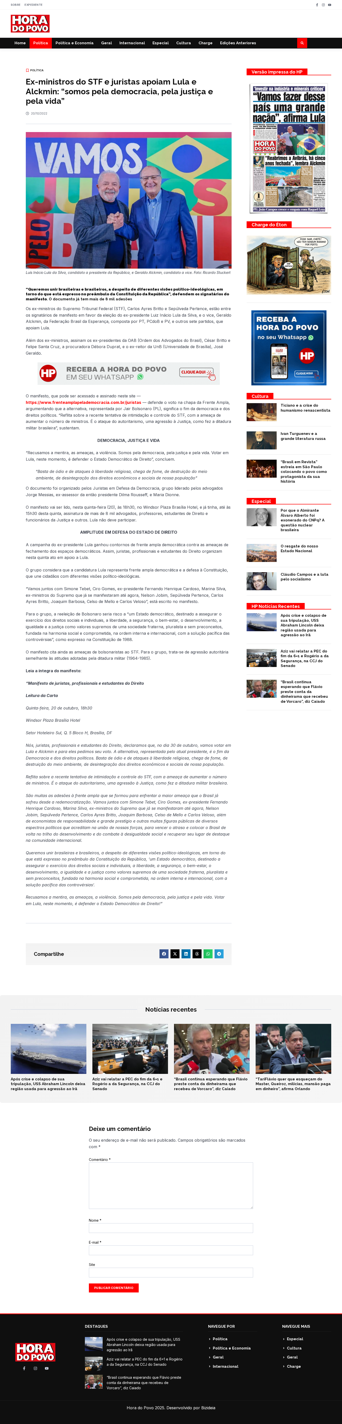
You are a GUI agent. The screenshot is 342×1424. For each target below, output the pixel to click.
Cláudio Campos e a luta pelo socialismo (304, 577)
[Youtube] (329, 5)
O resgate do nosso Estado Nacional (299, 548)
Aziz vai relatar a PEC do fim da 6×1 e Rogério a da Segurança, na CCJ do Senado (305, 658)
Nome (95, 1220)
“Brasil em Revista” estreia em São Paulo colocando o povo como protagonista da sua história (304, 472)
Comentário (100, 1159)
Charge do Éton (269, 224)
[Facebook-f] (317, 5)
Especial (160, 43)
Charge (206, 43)
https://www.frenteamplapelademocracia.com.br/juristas (83, 402)
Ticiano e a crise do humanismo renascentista (305, 408)
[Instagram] (323, 5)
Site (92, 1264)
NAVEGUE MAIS (296, 1326)
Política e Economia (75, 43)
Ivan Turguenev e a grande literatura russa (303, 436)
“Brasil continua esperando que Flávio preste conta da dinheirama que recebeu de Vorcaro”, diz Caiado (304, 692)
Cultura (183, 43)
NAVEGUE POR (221, 1326)
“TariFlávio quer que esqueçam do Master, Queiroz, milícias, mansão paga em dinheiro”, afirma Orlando (293, 1084)
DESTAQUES (96, 1326)
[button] (302, 43)
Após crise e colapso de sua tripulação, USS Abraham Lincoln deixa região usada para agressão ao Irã (303, 625)
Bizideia (208, 1407)
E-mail (95, 1242)
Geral (106, 43)
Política (40, 43)
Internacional (132, 43)
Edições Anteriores (238, 43)
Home (20, 43)
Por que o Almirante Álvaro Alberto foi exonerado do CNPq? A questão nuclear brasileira (302, 520)
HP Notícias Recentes (276, 606)
